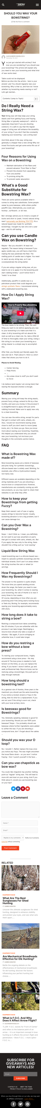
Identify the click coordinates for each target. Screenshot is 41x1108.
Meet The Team (26, 1087)
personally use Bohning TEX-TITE (20, 221)
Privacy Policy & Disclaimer (21, 1089)
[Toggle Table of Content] (34, 99)
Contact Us (12, 1087)
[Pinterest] (27, 1104)
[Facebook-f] (13, 1104)
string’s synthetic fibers (11, 286)
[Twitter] (20, 1104)
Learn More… (29, 1099)
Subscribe (4, 841)
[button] (3, 5)
